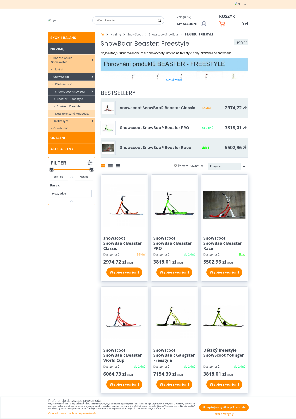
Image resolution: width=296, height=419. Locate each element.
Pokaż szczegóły (223, 413)
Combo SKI (60, 128)
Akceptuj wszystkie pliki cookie (223, 407)
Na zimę (57, 48)
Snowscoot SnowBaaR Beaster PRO (154, 127)
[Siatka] (103, 166)
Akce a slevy (61, 149)
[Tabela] (117, 166)
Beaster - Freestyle (69, 99)
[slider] (52, 169)
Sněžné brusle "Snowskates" (61, 60)
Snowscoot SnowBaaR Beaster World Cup (122, 355)
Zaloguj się (184, 17)
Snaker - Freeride (68, 106)
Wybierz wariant (124, 272)
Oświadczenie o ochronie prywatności (72, 413)
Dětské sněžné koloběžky (71, 114)
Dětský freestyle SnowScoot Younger (223, 352)
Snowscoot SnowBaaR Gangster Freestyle (174, 355)
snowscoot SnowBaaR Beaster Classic (157, 108)
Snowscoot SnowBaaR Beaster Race (155, 147)
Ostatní (57, 137)
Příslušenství (63, 84)
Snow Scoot (61, 77)
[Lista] (110, 166)
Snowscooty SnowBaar (70, 92)
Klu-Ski (58, 69)
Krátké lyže (61, 121)
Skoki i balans (63, 37)
